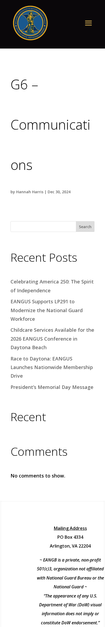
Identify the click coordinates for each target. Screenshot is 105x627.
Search (85, 226)
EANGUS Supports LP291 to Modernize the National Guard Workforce (46, 310)
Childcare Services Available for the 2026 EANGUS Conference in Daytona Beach (52, 339)
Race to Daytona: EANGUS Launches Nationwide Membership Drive (51, 367)
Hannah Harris (29, 191)
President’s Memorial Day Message (51, 387)
